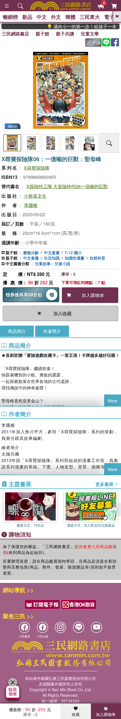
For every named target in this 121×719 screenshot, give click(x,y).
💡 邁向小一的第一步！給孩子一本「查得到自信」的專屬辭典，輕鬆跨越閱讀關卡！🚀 (80, 26)
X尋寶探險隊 (37, 167)
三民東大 (90, 17)
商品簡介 (17, 331)
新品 (27, 17)
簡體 (70, 17)
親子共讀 (65, 33)
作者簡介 (52, 331)
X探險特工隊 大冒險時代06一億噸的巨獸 (67, 186)
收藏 (76, 714)
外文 (56, 17)
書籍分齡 (31, 252)
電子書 (111, 17)
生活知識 (52, 258)
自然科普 (97, 258)
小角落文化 (35, 196)
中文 (42, 17)
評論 (96, 42)
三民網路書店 (15, 33)
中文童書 (52, 252)
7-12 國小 (73, 252)
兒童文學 (90, 33)
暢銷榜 (10, 17)
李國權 (30, 205)
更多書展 (105, 484)
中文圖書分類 (17, 263)
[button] (117, 509)
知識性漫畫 (74, 258)
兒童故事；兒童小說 (52, 263)
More (112, 401)
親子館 (42, 33)
